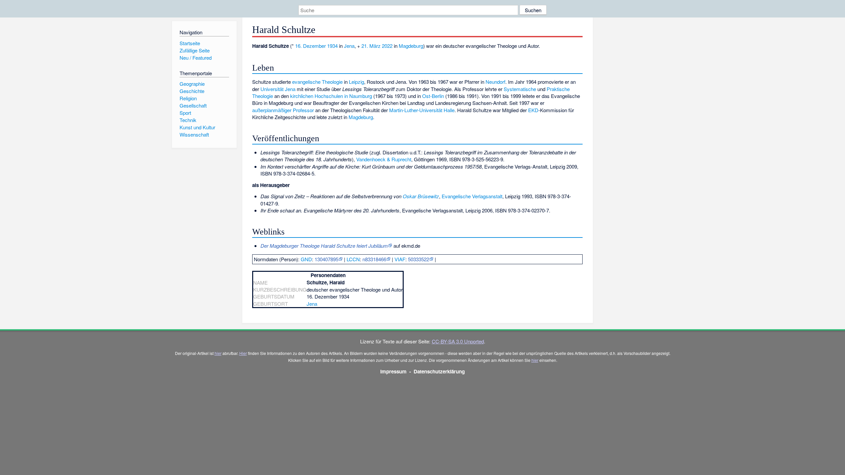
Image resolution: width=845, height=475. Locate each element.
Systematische (520, 88)
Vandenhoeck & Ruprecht (383, 159)
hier (218, 353)
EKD (533, 110)
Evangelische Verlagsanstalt (472, 196)
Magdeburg (411, 45)
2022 (387, 45)
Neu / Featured (196, 57)
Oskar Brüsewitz (421, 196)
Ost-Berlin (433, 95)
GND (306, 259)
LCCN (353, 259)
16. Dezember (310, 45)
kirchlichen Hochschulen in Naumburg (331, 95)
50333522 (418, 259)
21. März (371, 45)
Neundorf (495, 81)
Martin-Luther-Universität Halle (422, 110)
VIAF (399, 259)
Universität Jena (277, 88)
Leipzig (356, 81)
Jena (349, 45)
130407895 (326, 259)
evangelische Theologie (317, 81)
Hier (243, 353)
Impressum (393, 371)
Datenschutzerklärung (439, 371)
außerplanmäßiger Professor (283, 110)
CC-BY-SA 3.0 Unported (458, 341)
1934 (332, 45)
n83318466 (374, 259)
